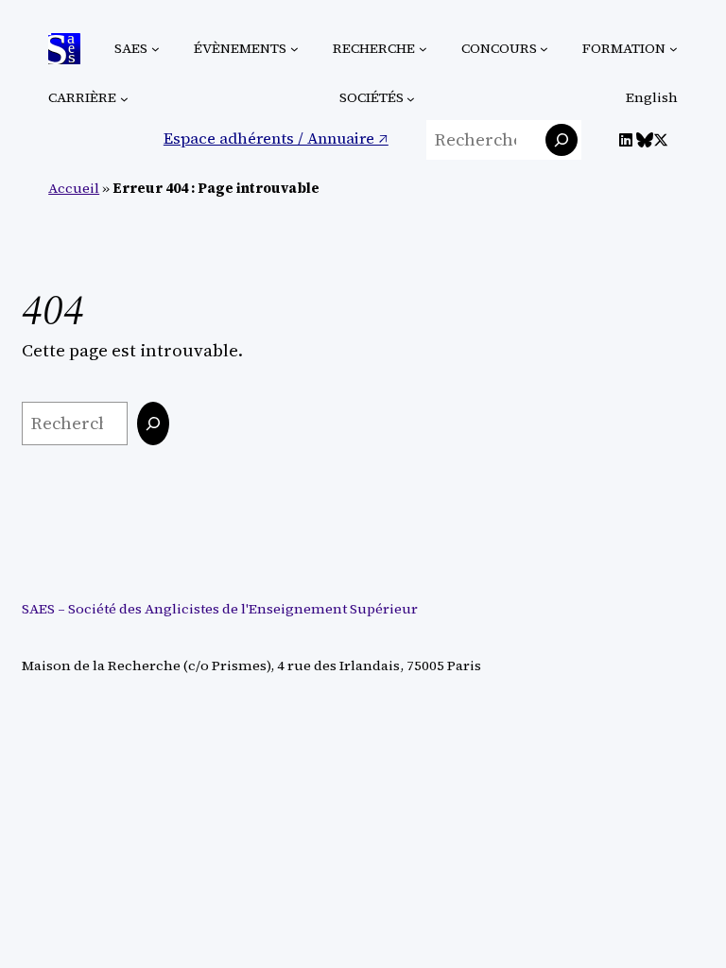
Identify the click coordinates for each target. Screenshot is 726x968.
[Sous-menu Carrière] (124, 99)
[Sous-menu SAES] (155, 48)
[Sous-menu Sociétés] (410, 99)
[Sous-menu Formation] (673, 48)
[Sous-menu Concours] (544, 48)
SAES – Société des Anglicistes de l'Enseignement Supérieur (220, 608)
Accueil (73, 188)
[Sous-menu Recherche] (423, 48)
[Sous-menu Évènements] (294, 48)
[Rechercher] (561, 140)
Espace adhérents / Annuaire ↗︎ (276, 138)
